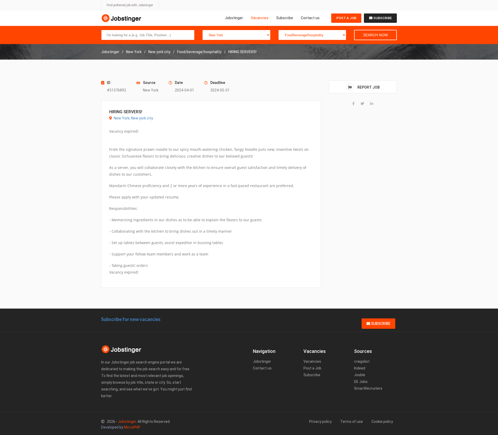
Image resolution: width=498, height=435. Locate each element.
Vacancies (259, 18)
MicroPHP (132, 427)
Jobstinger (234, 18)
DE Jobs (361, 382)
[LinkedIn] (372, 104)
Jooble (359, 375)
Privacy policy (320, 421)
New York (121, 118)
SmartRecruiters (368, 388)
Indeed (359, 368)
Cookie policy (382, 421)
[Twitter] (362, 104)
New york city (142, 118)
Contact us (310, 18)
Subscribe (284, 18)
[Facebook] (353, 104)
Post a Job (346, 18)
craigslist (362, 361)
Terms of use (351, 421)
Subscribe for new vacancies (131, 319)
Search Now (375, 35)
